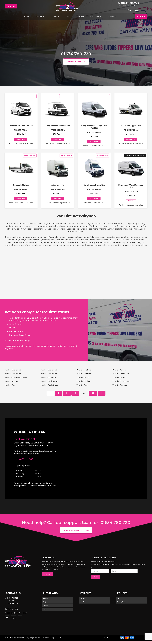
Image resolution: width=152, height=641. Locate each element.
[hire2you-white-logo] (67, 6)
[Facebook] (7, 617)
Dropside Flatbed (21, 185)
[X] (20, 617)
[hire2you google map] (105, 458)
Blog (44, 609)
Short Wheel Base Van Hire (21, 126)
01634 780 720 (76, 53)
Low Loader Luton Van (94, 185)
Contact (45, 605)
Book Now (11, 6)
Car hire (82, 598)
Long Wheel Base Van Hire (58, 126)
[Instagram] (13, 617)
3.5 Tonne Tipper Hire (131, 126)
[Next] (101, 393)
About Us (46, 598)
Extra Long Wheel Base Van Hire (130, 186)
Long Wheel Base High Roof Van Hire (94, 127)
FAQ (44, 602)
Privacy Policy (121, 602)
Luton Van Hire (57, 185)
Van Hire (82, 602)
